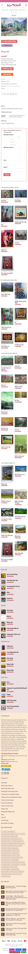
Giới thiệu (4, 782)
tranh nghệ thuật (14, 859)
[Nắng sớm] (21, 529)
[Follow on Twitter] (5, 773)
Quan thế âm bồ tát (6, 852)
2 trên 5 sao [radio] (14, 137)
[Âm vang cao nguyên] (7, 549)
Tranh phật (22, 864)
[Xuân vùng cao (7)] (21, 469)
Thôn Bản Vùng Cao (20, 516)
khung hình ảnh (13, 843)
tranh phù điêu (15, 864)
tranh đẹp (4, 874)
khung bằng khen (6, 838)
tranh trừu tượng (15, 869)
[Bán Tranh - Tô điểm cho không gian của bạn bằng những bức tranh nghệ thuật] (14, 4)
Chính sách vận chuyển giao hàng (11, 797)
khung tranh (21, 843)
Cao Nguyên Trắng (6, 519)
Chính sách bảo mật (7, 806)
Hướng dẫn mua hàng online (9, 791)
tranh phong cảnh (6, 862)
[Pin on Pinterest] (10, 94)
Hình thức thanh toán (7, 788)
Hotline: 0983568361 (14, 952)
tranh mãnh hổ (5, 859)
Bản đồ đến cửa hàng (7, 823)
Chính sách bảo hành (7, 800)
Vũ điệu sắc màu (19, 345)
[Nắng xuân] (7, 473)
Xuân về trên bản (6, 447)
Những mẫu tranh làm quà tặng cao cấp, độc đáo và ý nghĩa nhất (16, 909)
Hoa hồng (22, 834)
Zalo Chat (18, 949)
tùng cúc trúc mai (17, 874)
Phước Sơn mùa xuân (7, 535)
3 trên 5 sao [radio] (7, 139)
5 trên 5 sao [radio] (7, 144)
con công (4, 831)
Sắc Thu (17, 400)
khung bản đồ (14, 836)
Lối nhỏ (17, 243)
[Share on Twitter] (5, 94)
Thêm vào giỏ (7, 68)
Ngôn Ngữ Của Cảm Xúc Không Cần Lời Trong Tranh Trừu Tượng (16, 891)
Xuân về (3, 385)
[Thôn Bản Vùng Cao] (21, 511)
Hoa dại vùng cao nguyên (6, 368)
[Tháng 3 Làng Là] (7, 494)
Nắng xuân (4, 484)
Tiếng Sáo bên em (6, 327)
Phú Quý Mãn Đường (6, 850)
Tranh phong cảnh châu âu (18, 862)
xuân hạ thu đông (6, 876)
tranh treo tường (5, 869)
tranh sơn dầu (13, 866)
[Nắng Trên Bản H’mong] (21, 494)
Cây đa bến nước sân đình (8, 834)
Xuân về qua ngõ (19, 456)
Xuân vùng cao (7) (20, 474)
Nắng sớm (17, 536)
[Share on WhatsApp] (18, 94)
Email (6, 167)
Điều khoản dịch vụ (7, 785)
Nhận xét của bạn (9, 147)
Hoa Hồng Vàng (5, 836)
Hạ (15, 322)
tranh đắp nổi (20, 871)
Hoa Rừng (17, 200)
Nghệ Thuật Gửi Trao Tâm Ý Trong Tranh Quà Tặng (16, 934)
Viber (24, 949)
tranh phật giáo (5, 866)
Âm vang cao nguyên (7, 273)
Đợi (2, 224)
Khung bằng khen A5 (18, 841)
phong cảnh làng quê (13, 848)
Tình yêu (10, 874)
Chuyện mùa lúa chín (20, 222)
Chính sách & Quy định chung (10, 794)
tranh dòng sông (6, 857)
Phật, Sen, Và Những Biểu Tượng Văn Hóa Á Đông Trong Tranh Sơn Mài (16, 904)
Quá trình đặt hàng (6, 803)
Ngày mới (3, 250)
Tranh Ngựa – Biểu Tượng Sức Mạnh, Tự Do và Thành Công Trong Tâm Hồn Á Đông (16, 897)
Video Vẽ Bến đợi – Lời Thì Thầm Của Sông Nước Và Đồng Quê (15, 919)
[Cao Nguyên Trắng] (7, 512)
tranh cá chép (16, 855)
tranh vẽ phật (5, 871)
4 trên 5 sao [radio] (7, 142)
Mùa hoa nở (4, 428)
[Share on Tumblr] (16, 94)
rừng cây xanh (15, 852)
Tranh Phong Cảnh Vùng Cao (18, 10)
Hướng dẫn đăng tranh (8, 811)
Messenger (11, 949)
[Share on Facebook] (2, 94)
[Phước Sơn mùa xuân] (7, 528)
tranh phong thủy (6, 864)
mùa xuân (4, 848)
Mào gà (15, 845)
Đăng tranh (4, 809)
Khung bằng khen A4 (7, 841)
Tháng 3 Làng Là (6, 501)
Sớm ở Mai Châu (5, 294)
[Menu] (2, 5)
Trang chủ (4, 10)
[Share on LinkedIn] (13, 94)
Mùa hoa (20, 845)
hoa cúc (17, 834)
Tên (5, 160)
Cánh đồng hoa (11, 831)
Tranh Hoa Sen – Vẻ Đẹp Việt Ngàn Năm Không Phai (16, 887)
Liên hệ (3, 817)
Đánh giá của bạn (9, 134)
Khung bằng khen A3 (17, 838)
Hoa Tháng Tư (5, 346)
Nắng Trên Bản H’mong (19, 502)
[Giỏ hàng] (26, 5)
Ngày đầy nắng (19, 553)
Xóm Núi (3, 200)
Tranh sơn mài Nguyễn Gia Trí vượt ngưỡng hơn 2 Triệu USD (16, 914)
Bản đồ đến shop (10, 945)
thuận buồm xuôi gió (6, 855)
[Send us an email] (8, 773)
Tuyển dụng (4, 820)
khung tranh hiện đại (7, 845)
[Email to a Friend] (8, 94)
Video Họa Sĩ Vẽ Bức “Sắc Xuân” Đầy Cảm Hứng (16, 929)
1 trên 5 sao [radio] (6, 137)
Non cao (17, 429)
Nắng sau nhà (18, 386)
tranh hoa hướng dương (16, 857)
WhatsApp (23, 952)
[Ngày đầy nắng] (21, 546)
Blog (2, 814)
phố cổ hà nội (16, 850)
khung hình (4, 843)
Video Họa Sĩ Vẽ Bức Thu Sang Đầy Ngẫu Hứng (16, 924)
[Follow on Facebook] (2, 773)
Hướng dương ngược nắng (20, 302)
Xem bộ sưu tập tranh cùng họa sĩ (9, 83)
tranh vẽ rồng (12, 871)
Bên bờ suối (4, 412)
